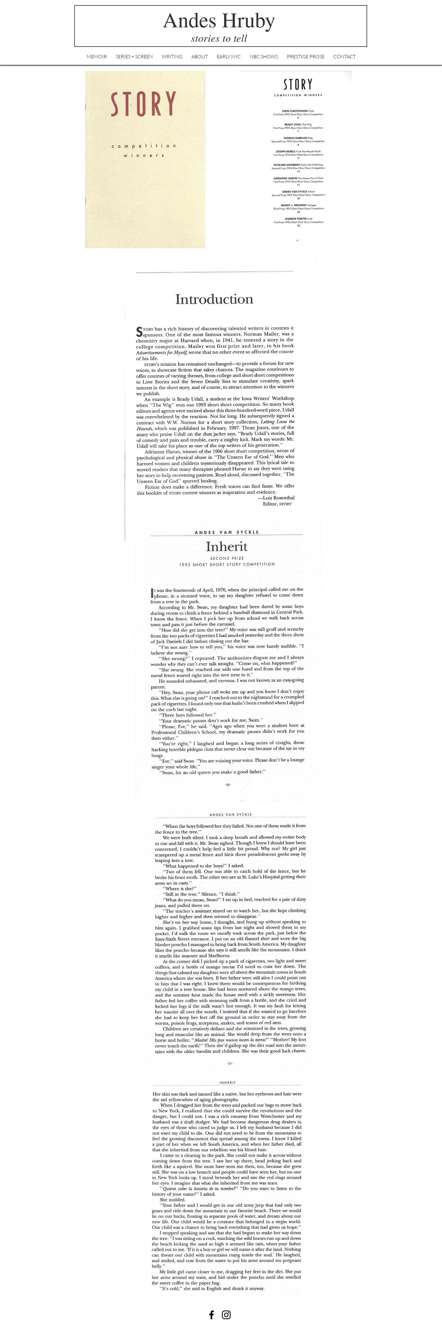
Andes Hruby (219, 19)
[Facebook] (211, 1315)
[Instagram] (226, 1315)
